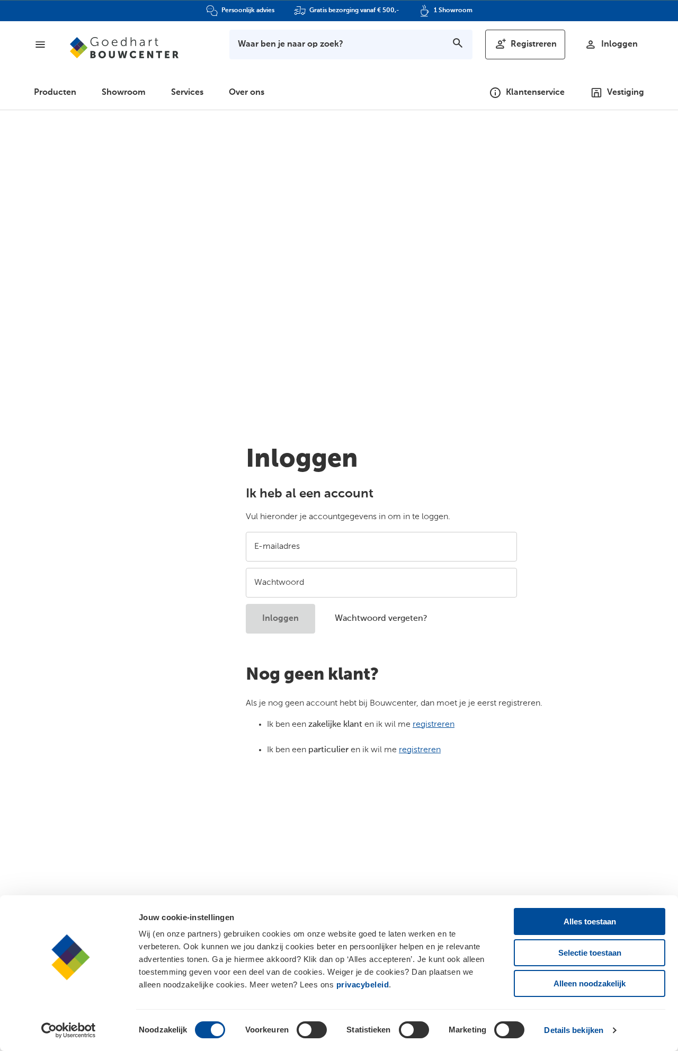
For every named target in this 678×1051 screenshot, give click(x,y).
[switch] (312, 1029)
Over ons (246, 92)
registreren (433, 724)
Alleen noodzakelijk (590, 983)
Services (187, 92)
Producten (55, 92)
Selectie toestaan (589, 952)
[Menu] (40, 44)
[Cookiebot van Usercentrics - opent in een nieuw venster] (68, 1030)
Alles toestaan (590, 921)
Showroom (124, 92)
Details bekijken (573, 1030)
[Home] (124, 47)
